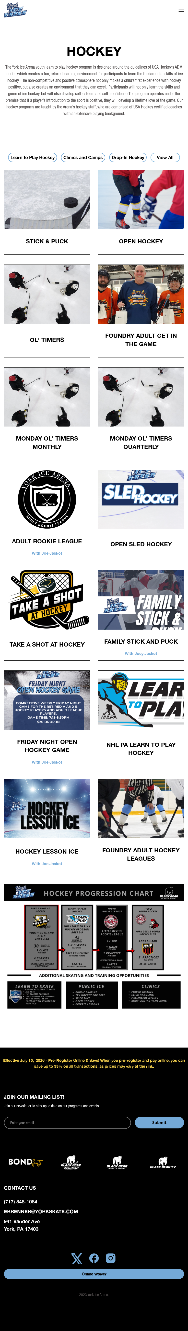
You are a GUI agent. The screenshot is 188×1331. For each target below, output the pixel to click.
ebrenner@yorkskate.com (41, 1211)
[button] (181, 10)
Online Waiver (94, 1274)
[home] (23, 10)
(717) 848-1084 (20, 1201)
